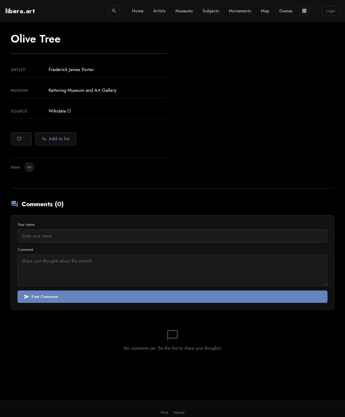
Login (330, 10)
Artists (159, 11)
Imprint (179, 412)
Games (285, 11)
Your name (26, 224)
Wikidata (60, 110)
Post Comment (41, 297)
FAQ (164, 412)
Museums (184, 11)
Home (137, 11)
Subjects (211, 11)
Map (265, 11)
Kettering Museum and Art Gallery (82, 90)
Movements (240, 11)
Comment (25, 249)
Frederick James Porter (71, 69)
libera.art (20, 11)
